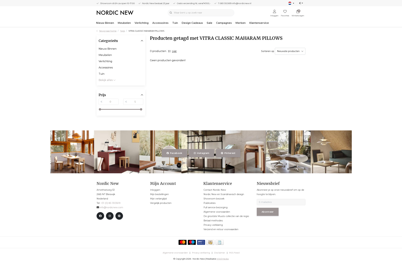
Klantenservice (259, 22)
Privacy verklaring (201, 253)
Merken (241, 22)
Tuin (175, 22)
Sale (209, 22)
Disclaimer (219, 253)
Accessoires (160, 22)
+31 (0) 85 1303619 (110, 203)
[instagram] (110, 216)
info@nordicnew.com (111, 207)
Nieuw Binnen (105, 22)
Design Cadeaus (192, 22)
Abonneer (268, 211)
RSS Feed (234, 253)
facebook (176, 153)
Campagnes (224, 22)
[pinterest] (119, 216)
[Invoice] (220, 242)
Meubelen (124, 22)
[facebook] (100, 216)
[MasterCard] (183, 242)
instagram (203, 153)
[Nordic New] (115, 12)
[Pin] (201, 242)
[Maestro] (192, 242)
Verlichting (142, 22)
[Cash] (210, 242)
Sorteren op (267, 51)
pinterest (229, 153)
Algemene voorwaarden (175, 253)
